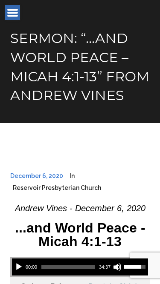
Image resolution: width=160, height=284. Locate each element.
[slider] (68, 267)
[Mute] (117, 267)
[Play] (19, 267)
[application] (80, 266)
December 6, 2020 (36, 175)
